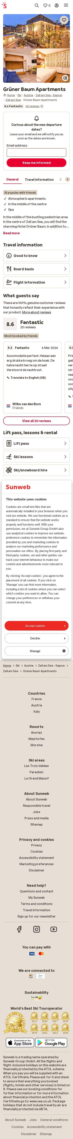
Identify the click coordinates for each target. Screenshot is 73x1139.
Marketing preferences (36, 864)
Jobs (36, 812)
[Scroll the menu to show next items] (67, 179)
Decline (35, 638)
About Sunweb (36, 799)
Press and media (37, 818)
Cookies (36, 851)
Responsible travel (36, 806)
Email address (17, 145)
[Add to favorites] (64, 20)
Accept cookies (35, 625)
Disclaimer (36, 870)
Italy (36, 711)
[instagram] (36, 932)
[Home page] (4, 5)
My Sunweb (36, 897)
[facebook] (19, 932)
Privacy (36, 845)
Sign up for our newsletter (36, 916)
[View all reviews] (23, 106)
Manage (35, 651)
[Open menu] (66, 5)
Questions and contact (36, 891)
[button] (36, 31)
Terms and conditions (37, 904)
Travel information (36, 910)
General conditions (54, 1120)
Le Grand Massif (36, 778)
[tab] (12, 179)
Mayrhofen (36, 739)
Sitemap (36, 824)
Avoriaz (36, 732)
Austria (36, 705)
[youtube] (54, 932)
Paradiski (36, 772)
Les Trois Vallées (36, 766)
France (37, 699)
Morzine (37, 745)
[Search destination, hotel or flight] (37, 5)
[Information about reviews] (42, 106)
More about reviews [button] (36, 312)
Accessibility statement (36, 858)
